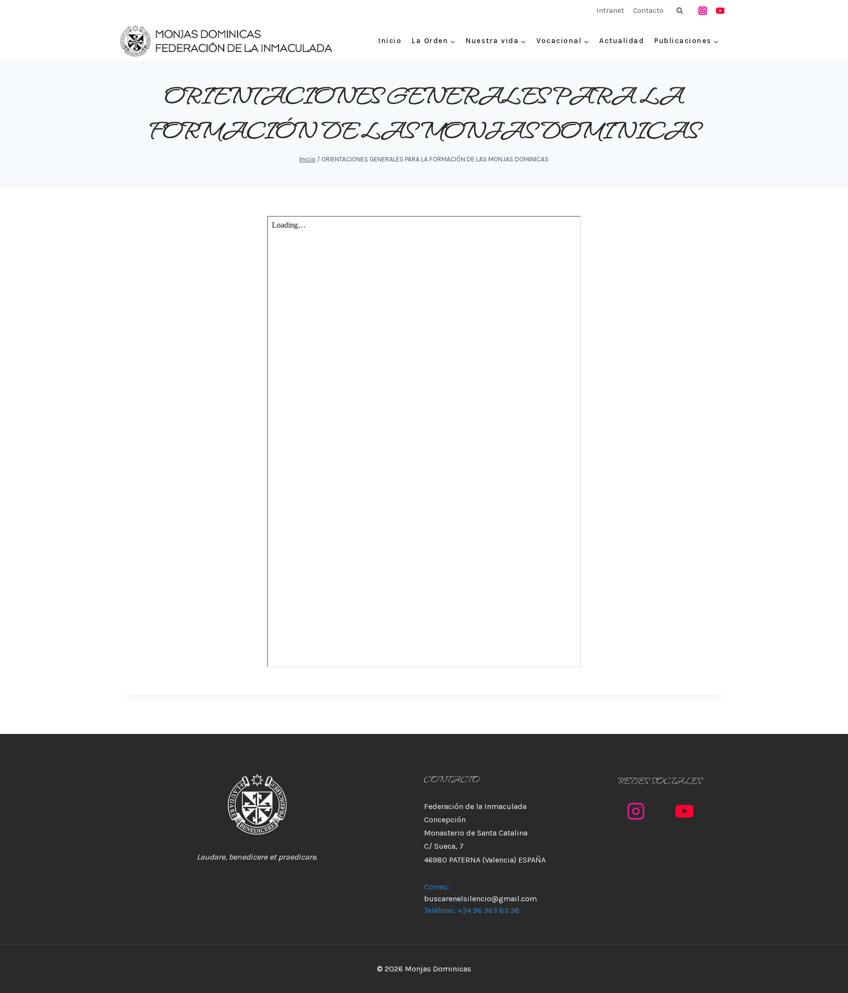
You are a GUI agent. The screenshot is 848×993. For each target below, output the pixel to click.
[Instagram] (703, 10)
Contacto (648, 10)
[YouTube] (720, 10)
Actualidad (621, 40)
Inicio (389, 40)
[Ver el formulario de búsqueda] (680, 11)
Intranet (610, 10)
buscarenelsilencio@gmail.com (480, 898)
